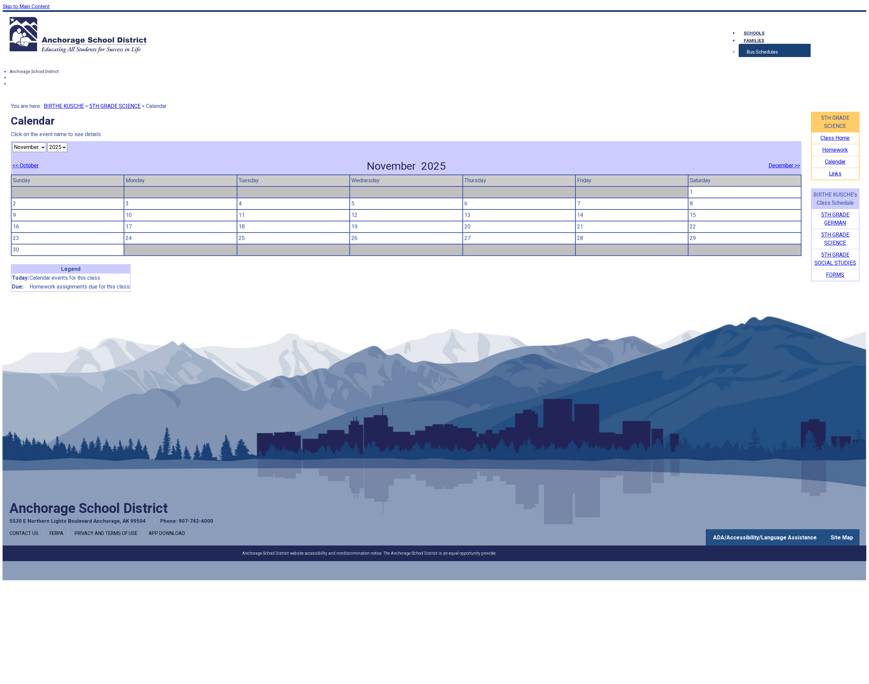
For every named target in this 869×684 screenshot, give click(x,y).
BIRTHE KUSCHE (64, 106)
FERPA (56, 533)
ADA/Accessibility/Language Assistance (765, 538)
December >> (784, 166)
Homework (835, 150)
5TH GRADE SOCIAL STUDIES (835, 259)
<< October (25, 166)
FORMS (835, 275)
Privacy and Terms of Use (106, 533)
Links (835, 174)
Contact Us (24, 533)
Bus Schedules (762, 52)
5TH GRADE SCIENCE (115, 106)
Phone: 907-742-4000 (186, 521)
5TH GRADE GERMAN (835, 219)
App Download (167, 533)
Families (754, 40)
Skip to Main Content (26, 6)
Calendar (835, 162)
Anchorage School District (34, 72)
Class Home (835, 138)
